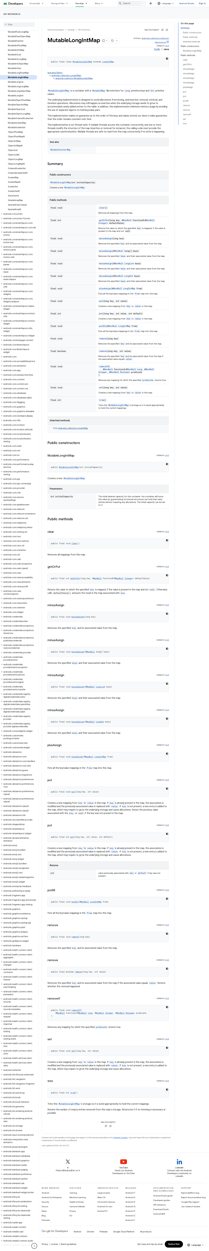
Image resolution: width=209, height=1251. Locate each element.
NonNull (127, 220)
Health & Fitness (77, 1202)
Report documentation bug (193, 1197)
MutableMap (98, 90)
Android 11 (130, 1220)
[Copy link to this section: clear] (57, 532)
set (101, 387)
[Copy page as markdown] (112, 40)
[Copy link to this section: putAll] (58, 890)
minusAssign (105, 238)
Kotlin (157, 49)
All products (145, 1231)
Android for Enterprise (52, 1197)
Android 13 (130, 1211)
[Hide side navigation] (34, 1246)
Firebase (103, 1231)
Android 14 (130, 1206)
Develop (79, 3)
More (97, 3)
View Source (160, 42)
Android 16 (130, 1197)
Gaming (73, 1193)
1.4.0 (167, 46)
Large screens (103, 1193)
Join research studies (190, 1206)
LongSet (128, 276)
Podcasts (46, 1220)
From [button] (70, 428)
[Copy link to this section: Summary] (66, 164)
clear (102, 207)
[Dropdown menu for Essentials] (44, 3)
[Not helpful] (167, 30)
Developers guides (161, 1200)
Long (127, 90)
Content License (120, 1137)
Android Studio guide (163, 1195)
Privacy (73, 1211)
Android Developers (55, 30)
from (137, 293)
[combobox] (131, 3)
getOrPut (104, 220)
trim (101, 400)
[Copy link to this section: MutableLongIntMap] (77, 456)
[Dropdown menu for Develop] (88, 3)
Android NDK (159, 1214)
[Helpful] (162, 30)
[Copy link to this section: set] (54, 1039)
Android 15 (130, 1202)
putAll (102, 326)
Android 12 (130, 1215)
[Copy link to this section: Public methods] (76, 519)
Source (45, 1206)
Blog (44, 1215)
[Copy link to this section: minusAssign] (67, 605)
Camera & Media (77, 1206)
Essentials (35, 3)
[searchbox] (19, 24)
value (138, 306)
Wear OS (101, 1197)
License (54, 1244)
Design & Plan (57, 3)
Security (45, 1202)
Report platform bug (190, 1193)
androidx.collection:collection (155, 38)
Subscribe (174, 1244)
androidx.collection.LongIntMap (66, 75)
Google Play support (190, 1202)
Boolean (124, 372)
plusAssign (105, 288)
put (101, 301)
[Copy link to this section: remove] (61, 925)
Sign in (202, 3)
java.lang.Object (55, 72)
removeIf (104, 366)
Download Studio (161, 1209)
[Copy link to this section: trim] (56, 1081)
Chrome (90, 1231)
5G (71, 1215)
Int (152, 90)
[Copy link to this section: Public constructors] (83, 443)
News (44, 1211)
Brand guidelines (68, 1244)
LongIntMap (108, 61)
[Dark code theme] (167, 58)
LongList (129, 263)
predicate (147, 380)
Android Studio (186, 3)
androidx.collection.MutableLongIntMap (74, 78)
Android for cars (104, 1206)
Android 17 (130, 1193)
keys (123, 256)
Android (45, 1193)
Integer (102, 223)
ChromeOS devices (106, 1202)
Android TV (102, 1211)
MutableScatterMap (60, 149)
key (139, 228)
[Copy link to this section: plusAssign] (64, 745)
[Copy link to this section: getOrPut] (63, 567)
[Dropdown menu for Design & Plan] (68, 3)
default (142, 873)
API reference (12, 14)
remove (102, 338)
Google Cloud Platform (123, 1231)
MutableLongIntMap (82, 61)
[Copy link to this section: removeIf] (63, 999)
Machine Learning (78, 1197)
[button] (18, 214)
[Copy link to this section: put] (55, 780)
